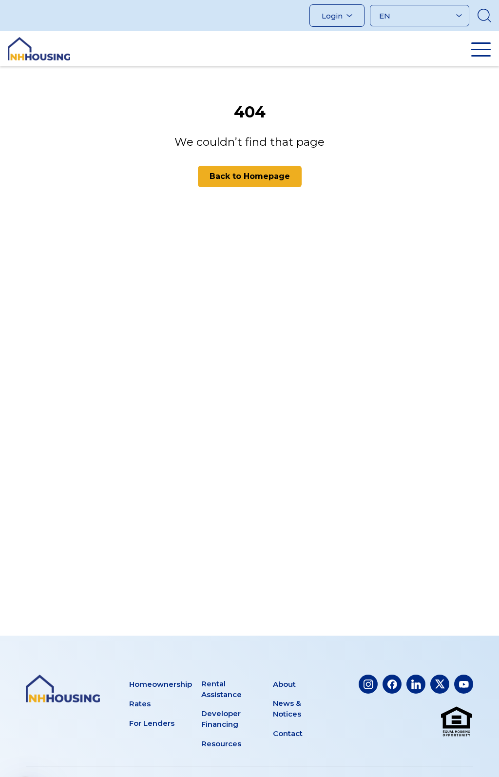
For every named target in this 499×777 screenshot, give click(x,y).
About (284, 684)
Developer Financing (221, 719)
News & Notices (287, 709)
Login (332, 15)
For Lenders (151, 723)
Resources (221, 743)
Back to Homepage (250, 176)
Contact (288, 733)
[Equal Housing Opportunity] (456, 721)
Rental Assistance (221, 689)
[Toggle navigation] (481, 49)
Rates (140, 703)
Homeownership (160, 684)
